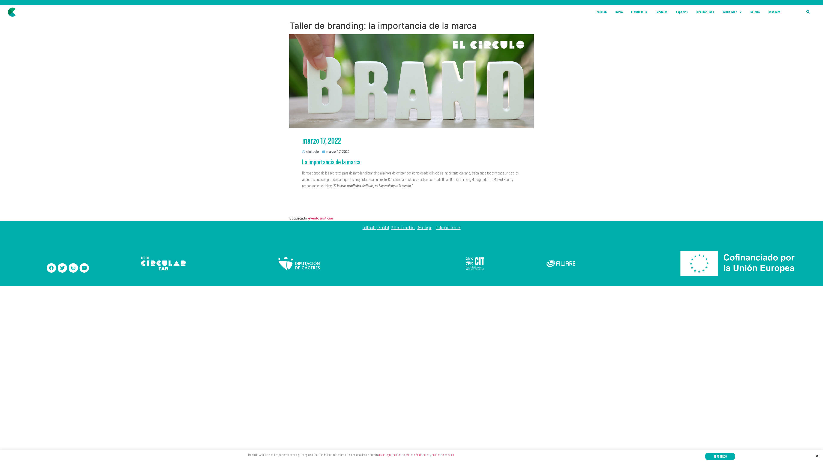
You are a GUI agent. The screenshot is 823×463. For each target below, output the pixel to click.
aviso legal (385, 455)
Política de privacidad (376, 227)
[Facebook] (51, 268)
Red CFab (601, 12)
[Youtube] (84, 268)
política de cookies (443, 455)
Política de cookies (403, 227)
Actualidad (730, 12)
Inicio (619, 12)
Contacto (774, 12)
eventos (314, 218)
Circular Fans (705, 12)
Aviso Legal (424, 227)
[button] (720, 456)
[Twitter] (62, 268)
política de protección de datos (411, 455)
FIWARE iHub (639, 12)
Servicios (661, 12)
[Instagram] (73, 268)
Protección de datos (448, 227)
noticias (327, 218)
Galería (755, 12)
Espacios (682, 12)
